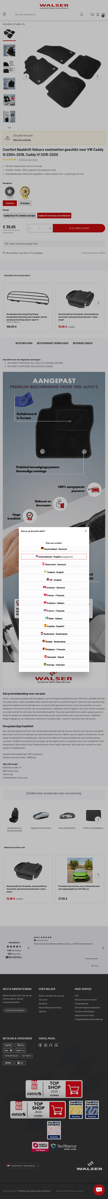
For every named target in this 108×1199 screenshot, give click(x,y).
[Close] (86, 531)
